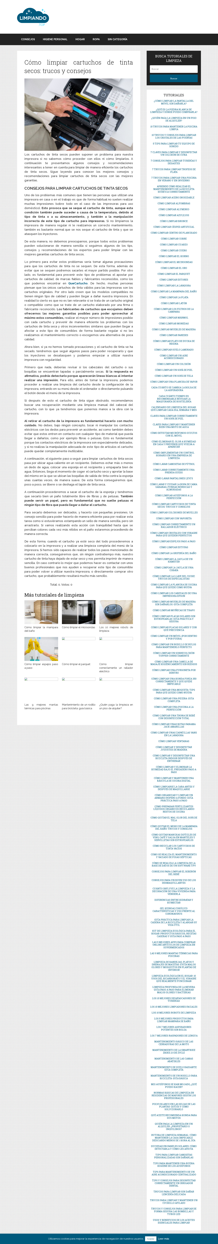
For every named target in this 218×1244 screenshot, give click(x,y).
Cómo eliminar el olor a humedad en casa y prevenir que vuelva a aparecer (174, 444)
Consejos (28, 39)
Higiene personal (55, 39)
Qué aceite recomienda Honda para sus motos (174, 1116)
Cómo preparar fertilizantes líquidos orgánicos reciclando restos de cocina (173, 809)
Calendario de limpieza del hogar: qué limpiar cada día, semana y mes (174, 408)
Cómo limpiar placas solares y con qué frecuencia (174, 629)
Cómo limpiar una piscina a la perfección (174, 708)
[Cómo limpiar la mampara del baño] (41, 612)
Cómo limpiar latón (174, 303)
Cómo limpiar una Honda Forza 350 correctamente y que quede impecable (173, 681)
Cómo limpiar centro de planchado (174, 232)
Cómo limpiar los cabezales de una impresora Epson (174, 594)
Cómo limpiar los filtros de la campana (174, 310)
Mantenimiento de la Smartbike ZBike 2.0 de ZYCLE (173, 1051)
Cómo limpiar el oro (174, 268)
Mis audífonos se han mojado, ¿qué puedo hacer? (174, 1085)
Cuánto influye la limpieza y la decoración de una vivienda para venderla (173, 891)
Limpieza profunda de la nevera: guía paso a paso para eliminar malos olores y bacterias (173, 989)
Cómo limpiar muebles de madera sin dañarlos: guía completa (174, 603)
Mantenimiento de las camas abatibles (173, 1060)
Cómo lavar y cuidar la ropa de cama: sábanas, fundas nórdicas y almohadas (174, 487)
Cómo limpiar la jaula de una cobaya (173, 569)
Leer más (163, 1238)
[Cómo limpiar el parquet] (79, 649)
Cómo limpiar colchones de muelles (174, 512)
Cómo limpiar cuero (174, 250)
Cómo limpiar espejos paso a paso (173, 541)
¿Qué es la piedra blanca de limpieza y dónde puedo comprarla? (173, 111)
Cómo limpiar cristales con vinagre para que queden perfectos (173, 534)
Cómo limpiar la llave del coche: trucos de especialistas (174, 577)
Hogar (80, 39)
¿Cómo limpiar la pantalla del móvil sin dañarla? (174, 102)
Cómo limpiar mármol (173, 317)
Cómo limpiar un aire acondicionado (174, 357)
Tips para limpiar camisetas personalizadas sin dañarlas (173, 1156)
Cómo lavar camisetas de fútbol (174, 464)
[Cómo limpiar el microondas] (79, 612)
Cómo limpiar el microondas (78, 627)
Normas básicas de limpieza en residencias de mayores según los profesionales (174, 1095)
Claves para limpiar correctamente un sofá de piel (173, 417)
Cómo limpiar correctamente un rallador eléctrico (116, 668)
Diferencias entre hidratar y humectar (173, 901)
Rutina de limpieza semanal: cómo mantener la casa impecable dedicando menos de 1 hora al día (173, 1137)
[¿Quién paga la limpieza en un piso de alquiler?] (116, 689)
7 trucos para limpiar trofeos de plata (174, 171)
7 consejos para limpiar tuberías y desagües (174, 162)
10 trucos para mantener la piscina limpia (173, 128)
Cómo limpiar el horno (174, 256)
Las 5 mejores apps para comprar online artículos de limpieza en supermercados (173, 945)
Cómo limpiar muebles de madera (174, 329)
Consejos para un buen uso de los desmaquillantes (174, 881)
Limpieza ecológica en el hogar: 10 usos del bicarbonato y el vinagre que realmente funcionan (173, 978)
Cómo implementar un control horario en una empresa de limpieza (173, 455)
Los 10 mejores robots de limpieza (174, 1012)
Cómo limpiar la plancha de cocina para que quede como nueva (174, 586)
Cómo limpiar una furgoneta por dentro (174, 671)
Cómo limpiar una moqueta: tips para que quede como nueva (174, 691)
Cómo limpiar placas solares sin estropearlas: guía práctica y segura (173, 619)
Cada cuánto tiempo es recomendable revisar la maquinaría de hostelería (173, 399)
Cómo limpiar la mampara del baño (174, 291)
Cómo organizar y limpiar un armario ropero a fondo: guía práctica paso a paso (173, 798)
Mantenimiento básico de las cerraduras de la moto (173, 1043)
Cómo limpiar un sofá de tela (174, 375)
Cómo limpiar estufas (173, 547)
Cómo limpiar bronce (174, 221)
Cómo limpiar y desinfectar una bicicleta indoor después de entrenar (174, 758)
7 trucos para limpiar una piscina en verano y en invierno (173, 179)
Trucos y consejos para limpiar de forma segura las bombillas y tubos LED (173, 1211)
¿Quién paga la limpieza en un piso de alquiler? (173, 119)
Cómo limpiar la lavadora (174, 285)
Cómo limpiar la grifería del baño (173, 553)
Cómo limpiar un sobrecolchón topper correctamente (174, 654)
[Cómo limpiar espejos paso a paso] (41, 649)
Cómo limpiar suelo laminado (174, 349)
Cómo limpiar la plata (173, 297)
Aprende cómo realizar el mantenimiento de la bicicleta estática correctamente (173, 189)
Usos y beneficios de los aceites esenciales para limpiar (174, 1221)
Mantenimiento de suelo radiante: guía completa (174, 1068)
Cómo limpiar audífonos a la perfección (174, 497)
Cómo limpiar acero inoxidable (173, 197)
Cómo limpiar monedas (174, 323)
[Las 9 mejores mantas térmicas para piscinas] (41, 689)
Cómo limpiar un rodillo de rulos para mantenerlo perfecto (173, 646)
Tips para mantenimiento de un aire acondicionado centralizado (174, 1173)
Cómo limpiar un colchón (174, 364)
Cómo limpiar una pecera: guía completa (174, 700)
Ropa (96, 39)
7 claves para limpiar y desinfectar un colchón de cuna (173, 153)
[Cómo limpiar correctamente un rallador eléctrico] (116, 649)
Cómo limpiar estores (173, 279)
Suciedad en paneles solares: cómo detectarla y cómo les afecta (174, 1147)
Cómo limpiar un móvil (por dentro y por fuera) (174, 637)
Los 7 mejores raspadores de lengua (174, 1035)
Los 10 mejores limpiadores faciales (173, 1006)
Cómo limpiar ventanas (173, 741)
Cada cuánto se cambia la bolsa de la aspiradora (173, 389)
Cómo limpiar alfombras (174, 203)
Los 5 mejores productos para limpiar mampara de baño (173, 1020)
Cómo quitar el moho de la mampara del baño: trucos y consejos (173, 827)
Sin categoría (117, 39)
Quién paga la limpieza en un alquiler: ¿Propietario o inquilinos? (174, 1126)
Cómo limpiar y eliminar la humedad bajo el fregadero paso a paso (173, 769)
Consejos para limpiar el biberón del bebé (174, 873)
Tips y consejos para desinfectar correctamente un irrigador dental (174, 1183)
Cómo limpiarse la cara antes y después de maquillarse (174, 788)
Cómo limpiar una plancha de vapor (173, 381)
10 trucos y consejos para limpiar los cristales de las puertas (174, 136)
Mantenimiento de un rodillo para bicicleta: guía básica (174, 1077)
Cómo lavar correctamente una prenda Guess (174, 471)
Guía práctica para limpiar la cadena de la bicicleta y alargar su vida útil (174, 922)
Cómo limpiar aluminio (173, 209)
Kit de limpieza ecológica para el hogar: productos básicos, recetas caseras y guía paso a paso (173, 933)
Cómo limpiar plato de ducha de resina (174, 342)
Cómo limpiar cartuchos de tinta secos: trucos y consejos (174, 505)
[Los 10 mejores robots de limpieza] (116, 612)
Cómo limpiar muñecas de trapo (174, 610)
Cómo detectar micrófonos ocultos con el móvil (173, 434)
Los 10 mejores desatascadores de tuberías (174, 1000)
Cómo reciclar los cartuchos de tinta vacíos (174, 847)
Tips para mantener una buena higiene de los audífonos (173, 1165)
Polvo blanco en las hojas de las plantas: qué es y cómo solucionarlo (173, 1107)
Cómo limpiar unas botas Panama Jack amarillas (174, 725)
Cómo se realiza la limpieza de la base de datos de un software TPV (174, 864)
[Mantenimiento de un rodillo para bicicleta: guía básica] (79, 689)
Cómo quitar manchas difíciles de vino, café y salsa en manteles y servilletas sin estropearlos (174, 837)
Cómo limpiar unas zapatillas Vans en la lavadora (174, 734)
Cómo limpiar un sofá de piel (174, 369)
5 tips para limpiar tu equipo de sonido (174, 145)
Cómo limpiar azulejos (174, 215)
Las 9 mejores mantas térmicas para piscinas (174, 955)
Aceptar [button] (150, 1239)
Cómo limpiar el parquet (76, 664)
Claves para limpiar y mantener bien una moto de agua (174, 426)
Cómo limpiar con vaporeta (174, 518)
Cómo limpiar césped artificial (173, 226)
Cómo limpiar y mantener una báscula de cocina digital (174, 779)
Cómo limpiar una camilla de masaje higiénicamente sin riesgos (173, 663)
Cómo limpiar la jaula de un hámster (174, 560)
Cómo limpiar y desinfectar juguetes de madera (174, 748)
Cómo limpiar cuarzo (174, 244)
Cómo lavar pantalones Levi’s (174, 478)
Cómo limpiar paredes (174, 335)
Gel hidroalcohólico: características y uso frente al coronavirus (174, 911)
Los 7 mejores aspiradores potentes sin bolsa (173, 1028)
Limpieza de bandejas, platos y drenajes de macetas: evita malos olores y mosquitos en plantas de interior (173, 965)
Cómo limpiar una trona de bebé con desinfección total (174, 717)
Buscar (173, 78)
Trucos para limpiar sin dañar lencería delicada (174, 1193)
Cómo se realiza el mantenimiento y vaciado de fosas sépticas (174, 856)
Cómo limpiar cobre (174, 238)
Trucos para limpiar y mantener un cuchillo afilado (174, 1201)
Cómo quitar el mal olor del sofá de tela (173, 819)
